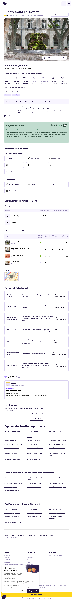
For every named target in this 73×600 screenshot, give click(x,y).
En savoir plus (8, 116)
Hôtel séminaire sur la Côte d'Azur (58, 440)
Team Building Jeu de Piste (34, 513)
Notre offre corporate (55, 555)
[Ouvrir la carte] (36, 414)
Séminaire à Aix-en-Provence (12, 431)
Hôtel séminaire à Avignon (34, 453)
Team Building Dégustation (12, 513)
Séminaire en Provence (33, 440)
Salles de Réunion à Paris (34, 483)
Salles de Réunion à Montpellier (13, 483)
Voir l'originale (50, 102)
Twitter (29, 560)
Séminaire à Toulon (10, 435)
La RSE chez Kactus (10, 560)
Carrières (7, 557)
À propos (7, 555)
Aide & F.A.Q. (8, 562)
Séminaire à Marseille (10, 453)
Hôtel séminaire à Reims (56, 478)
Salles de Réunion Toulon (11, 448)
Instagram (30, 564)
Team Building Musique (11, 509)
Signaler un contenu (43, 585)
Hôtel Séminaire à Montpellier (57, 487)
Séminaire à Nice (54, 435)
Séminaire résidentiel (33, 509)
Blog (28, 555)
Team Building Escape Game (12, 522)
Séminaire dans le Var (33, 431)
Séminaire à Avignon (55, 431)
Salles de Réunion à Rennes (12, 490)
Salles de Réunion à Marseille (57, 444)
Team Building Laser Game (57, 513)
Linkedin (29, 562)
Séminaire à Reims (9, 478)
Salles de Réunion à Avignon (12, 459)
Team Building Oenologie (34, 516)
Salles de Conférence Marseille (13, 444)
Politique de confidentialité (58, 585)
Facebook (30, 557)
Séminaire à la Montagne (11, 516)
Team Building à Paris (10, 487)
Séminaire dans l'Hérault (34, 487)
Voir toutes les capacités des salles (14, 87)
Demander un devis (36, 594)
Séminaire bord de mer (55, 509)
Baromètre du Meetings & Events (13, 564)
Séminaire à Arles (32, 444)
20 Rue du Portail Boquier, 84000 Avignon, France (28, 15)
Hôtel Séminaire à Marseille (57, 448)
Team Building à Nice (10, 440)
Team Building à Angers (56, 483)
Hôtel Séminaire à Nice (33, 459)
